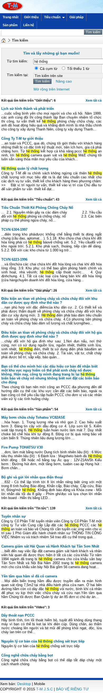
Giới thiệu (31, 17)
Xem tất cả (94, 100)
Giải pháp (76, 17)
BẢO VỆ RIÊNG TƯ (72, 689)
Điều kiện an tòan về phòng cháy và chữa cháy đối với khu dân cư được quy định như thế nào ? (49, 301)
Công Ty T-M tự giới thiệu (22, 139)
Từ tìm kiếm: (17, 61)
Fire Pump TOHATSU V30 (22, 447)
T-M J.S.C (44, 689)
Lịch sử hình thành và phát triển (27, 109)
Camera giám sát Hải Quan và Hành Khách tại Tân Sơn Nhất (50, 546)
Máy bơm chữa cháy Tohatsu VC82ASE (33, 417)
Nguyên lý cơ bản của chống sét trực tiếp (43, 641)
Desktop (24, 684)
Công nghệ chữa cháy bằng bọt (27, 655)
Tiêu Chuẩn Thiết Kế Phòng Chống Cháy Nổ (37, 208)
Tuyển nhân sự (13, 516)
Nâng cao (64, 81)
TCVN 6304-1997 (14, 230)
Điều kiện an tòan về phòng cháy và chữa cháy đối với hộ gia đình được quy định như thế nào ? (51, 334)
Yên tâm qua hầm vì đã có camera (29, 576)
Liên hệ (28, 25)
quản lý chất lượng (24, 168)
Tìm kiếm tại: (18, 75)
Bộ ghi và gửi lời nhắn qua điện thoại (32, 477)
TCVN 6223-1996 (14, 259)
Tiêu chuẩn (52, 17)
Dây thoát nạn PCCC (17, 615)
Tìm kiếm (20, 40)
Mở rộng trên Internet (51, 89)
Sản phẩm (10, 25)
